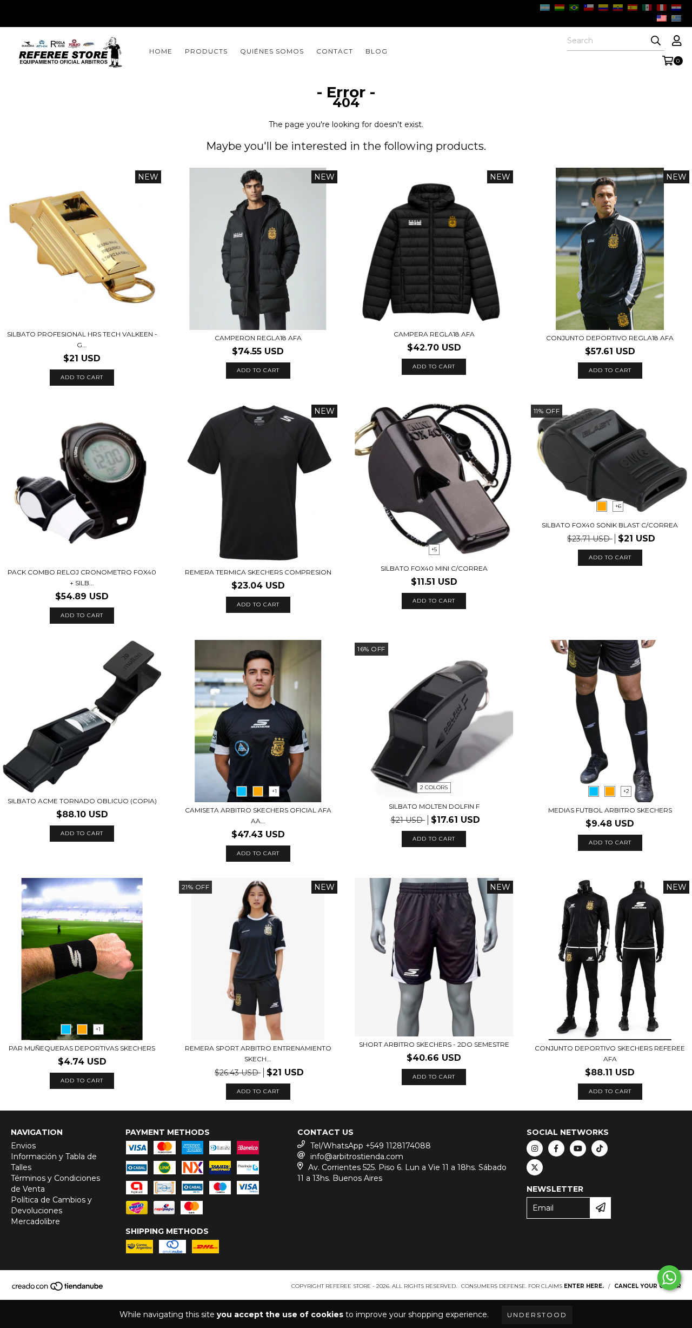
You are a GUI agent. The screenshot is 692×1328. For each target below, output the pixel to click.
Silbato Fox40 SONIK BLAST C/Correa (610, 525)
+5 (434, 549)
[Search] (655, 41)
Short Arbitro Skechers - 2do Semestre (434, 1044)
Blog (376, 51)
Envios (23, 1146)
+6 (618, 506)
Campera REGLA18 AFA (434, 334)
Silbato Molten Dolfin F (434, 806)
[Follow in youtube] (578, 1148)
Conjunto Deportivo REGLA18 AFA (610, 338)
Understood (537, 1315)
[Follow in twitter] (535, 1167)
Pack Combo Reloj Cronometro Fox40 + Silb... (82, 577)
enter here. (584, 1286)
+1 (274, 791)
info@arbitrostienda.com (356, 1156)
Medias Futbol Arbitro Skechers (610, 810)
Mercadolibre (35, 1221)
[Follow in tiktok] (599, 1148)
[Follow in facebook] (556, 1148)
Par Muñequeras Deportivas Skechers (82, 1048)
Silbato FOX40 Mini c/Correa (434, 568)
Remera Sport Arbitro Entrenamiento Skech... (258, 1053)
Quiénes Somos (272, 51)
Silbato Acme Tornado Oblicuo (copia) (82, 801)
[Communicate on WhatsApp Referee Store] (669, 1277)
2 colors (434, 787)
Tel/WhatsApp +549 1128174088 (370, 1146)
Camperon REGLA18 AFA (258, 338)
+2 (626, 791)
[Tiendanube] (58, 1289)
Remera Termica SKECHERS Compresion (258, 572)
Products (206, 51)
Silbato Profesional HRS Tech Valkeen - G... (82, 339)
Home (160, 51)
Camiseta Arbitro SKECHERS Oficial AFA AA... (258, 815)
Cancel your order (647, 1286)
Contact (334, 51)
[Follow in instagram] (535, 1148)
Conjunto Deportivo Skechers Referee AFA (610, 1053)
